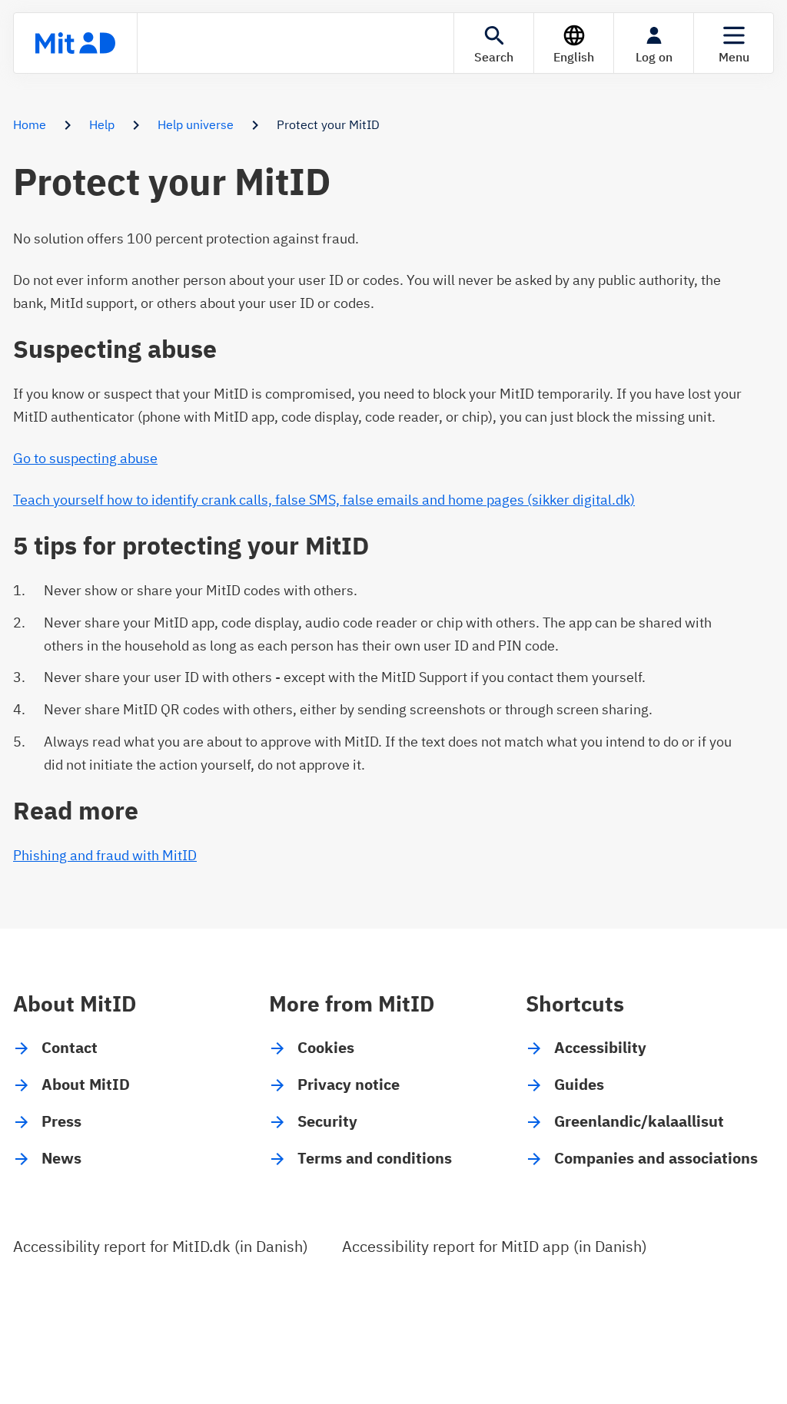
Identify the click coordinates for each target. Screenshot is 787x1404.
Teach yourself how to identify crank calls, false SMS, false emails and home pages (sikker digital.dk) (324, 499)
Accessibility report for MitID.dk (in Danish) (160, 1246)
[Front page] (75, 43)
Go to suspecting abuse (85, 458)
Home (29, 124)
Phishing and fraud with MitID (105, 855)
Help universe (196, 124)
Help (102, 124)
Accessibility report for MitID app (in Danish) (494, 1246)
